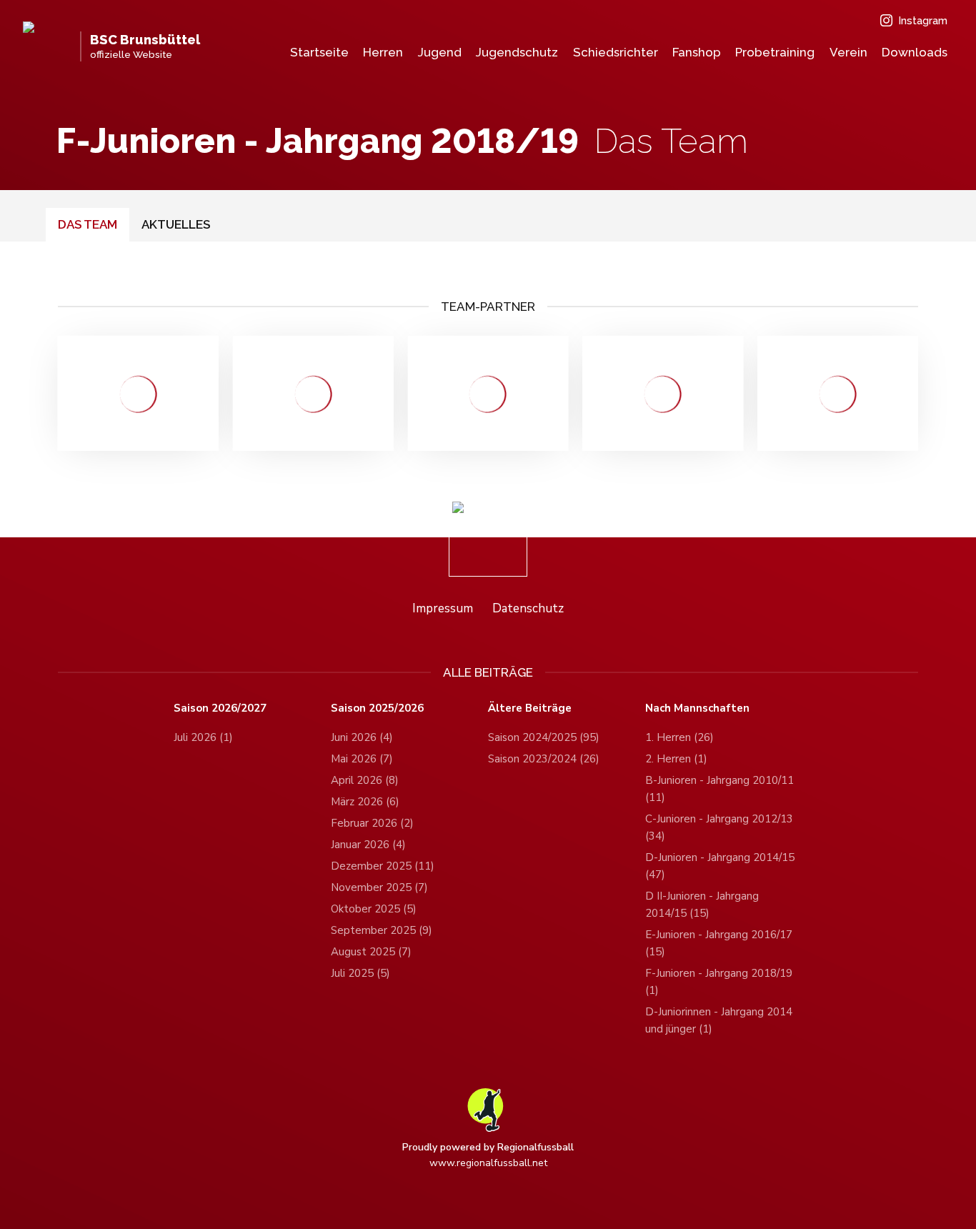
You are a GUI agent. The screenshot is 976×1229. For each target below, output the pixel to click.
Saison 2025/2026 (377, 708)
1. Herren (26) (679, 737)
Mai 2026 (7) (362, 759)
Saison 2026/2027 (220, 708)
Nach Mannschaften (697, 708)
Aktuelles (175, 224)
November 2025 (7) (379, 887)
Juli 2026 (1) (203, 737)
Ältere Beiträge (530, 708)
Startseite (319, 52)
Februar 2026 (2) (372, 823)
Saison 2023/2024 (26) (543, 759)
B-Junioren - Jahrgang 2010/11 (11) (719, 789)
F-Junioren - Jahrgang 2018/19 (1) (718, 981)
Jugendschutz (517, 52)
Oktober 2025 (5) (374, 909)
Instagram (922, 20)
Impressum (442, 608)
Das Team (87, 224)
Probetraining (775, 52)
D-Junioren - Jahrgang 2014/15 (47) (720, 866)
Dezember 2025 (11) (382, 866)
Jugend (440, 52)
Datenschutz (528, 608)
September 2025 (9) (381, 930)
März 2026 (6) (365, 802)
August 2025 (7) (371, 952)
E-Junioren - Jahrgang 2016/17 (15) (718, 943)
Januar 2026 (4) (368, 844)
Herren (383, 52)
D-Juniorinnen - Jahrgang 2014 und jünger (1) (718, 1020)
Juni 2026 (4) (362, 737)
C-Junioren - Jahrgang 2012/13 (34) (719, 827)
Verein (848, 52)
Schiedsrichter (615, 52)
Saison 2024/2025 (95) (543, 737)
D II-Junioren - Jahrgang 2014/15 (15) (702, 904)
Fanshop (696, 52)
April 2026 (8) (365, 780)
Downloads (914, 52)
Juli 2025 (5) (360, 973)
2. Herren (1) (676, 759)
